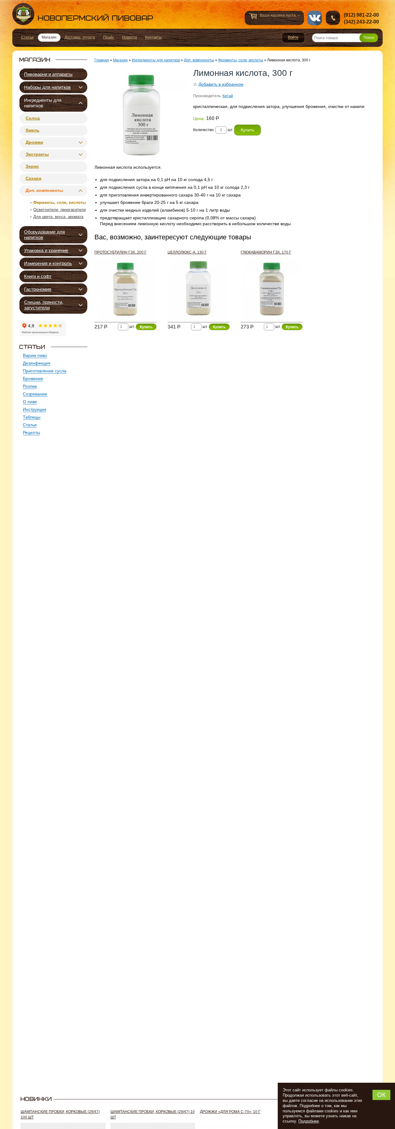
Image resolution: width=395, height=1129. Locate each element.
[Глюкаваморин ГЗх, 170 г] (272, 290)
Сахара (33, 178)
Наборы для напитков (47, 87)
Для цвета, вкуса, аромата (58, 216)
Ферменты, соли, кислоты (59, 202)
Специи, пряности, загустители (43, 305)
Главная (101, 60)
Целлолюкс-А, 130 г (187, 252)
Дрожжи (34, 142)
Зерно (32, 166)
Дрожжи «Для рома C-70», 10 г (230, 1112)
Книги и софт (38, 276)
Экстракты (37, 154)
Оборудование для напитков (44, 234)
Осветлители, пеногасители (59, 209)
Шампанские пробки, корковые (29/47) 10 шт (152, 1114)
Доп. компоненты (44, 190)
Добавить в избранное (220, 84)
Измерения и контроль (48, 263)
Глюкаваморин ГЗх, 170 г (266, 252)
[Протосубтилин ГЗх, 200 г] (125, 290)
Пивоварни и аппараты (48, 74)
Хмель (33, 130)
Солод (33, 118)
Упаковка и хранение (46, 250)
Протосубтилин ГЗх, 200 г (120, 252)
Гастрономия (37, 289)
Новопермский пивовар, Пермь (82, 14)
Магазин (120, 60)
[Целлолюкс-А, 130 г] (199, 290)
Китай (227, 96)
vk (314, 18)
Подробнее (308, 1121)
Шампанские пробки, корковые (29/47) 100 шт (60, 1114)
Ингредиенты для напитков (42, 102)
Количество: (204, 130)
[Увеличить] (140, 114)
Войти (293, 37)
